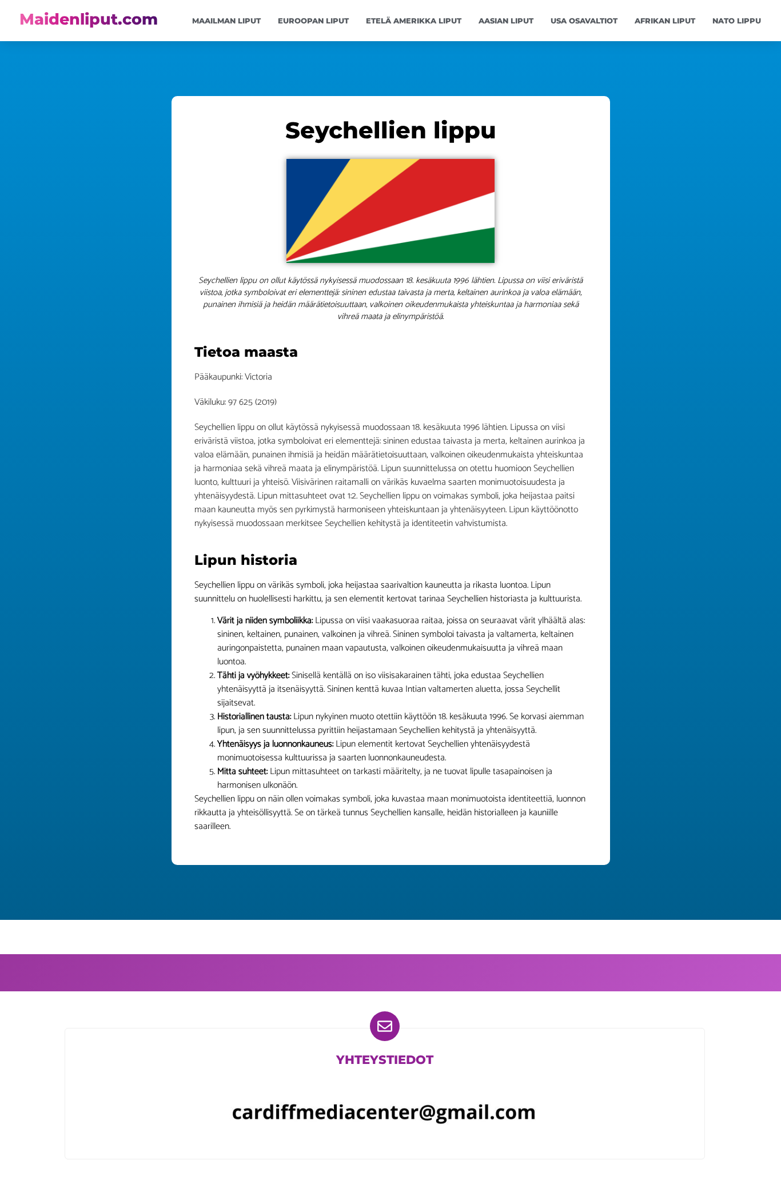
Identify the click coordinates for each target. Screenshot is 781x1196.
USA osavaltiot (584, 20)
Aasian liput (506, 20)
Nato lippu (736, 20)
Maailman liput (226, 20)
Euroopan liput (313, 20)
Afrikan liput (665, 20)
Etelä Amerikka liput (413, 20)
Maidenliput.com (88, 19)
